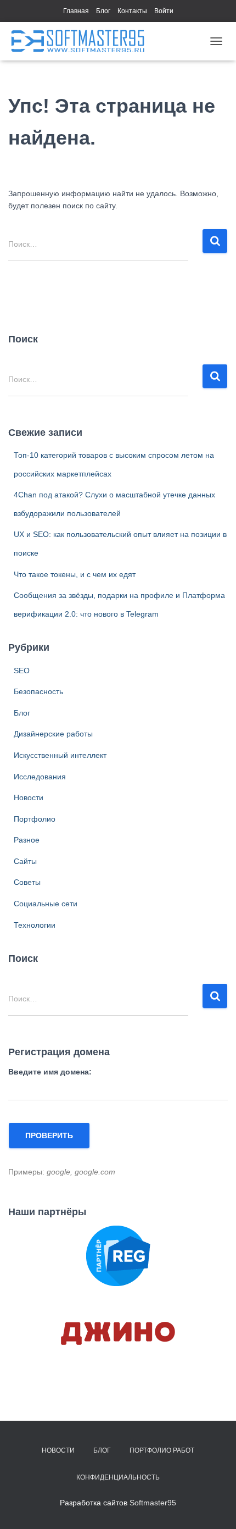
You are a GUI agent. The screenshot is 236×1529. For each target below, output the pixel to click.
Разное (27, 839)
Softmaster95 (153, 1502)
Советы (27, 882)
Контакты (132, 11)
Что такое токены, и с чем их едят (75, 574)
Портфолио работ (162, 1450)
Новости (28, 797)
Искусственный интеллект (60, 755)
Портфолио (34, 819)
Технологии (34, 925)
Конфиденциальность (118, 1477)
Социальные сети (45, 903)
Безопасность (38, 691)
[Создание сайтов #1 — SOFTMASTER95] (81, 41)
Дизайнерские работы (53, 733)
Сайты (25, 861)
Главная (76, 11)
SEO (22, 670)
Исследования (40, 776)
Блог (103, 11)
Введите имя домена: (50, 1071)
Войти (163, 11)
